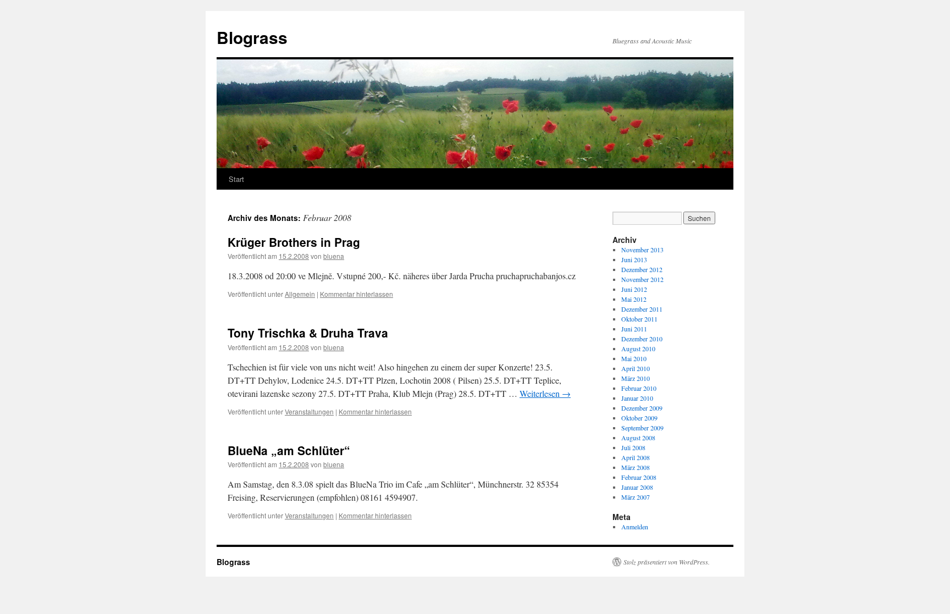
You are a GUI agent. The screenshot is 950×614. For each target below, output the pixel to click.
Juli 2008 (633, 447)
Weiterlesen (545, 393)
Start (236, 179)
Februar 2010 (638, 388)
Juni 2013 (634, 259)
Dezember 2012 (641, 269)
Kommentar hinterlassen (356, 293)
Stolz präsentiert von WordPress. (666, 561)
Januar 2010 (637, 398)
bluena (333, 256)
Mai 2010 (634, 358)
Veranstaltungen (309, 411)
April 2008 (635, 457)
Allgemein (300, 293)
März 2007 (635, 497)
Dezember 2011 (641, 309)
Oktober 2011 (639, 318)
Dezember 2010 (641, 338)
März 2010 (635, 378)
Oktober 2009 (639, 417)
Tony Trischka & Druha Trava (308, 332)
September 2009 (642, 427)
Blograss (252, 37)
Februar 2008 (638, 477)
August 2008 (638, 437)
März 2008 (635, 467)
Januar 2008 (637, 487)
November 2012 (642, 279)
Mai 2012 (634, 299)
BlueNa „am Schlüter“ (289, 450)
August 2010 (638, 348)
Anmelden (634, 526)
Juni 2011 (634, 328)
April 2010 (635, 368)
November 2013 (642, 249)
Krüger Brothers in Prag (294, 242)
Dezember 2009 (641, 407)
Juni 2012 (634, 289)
